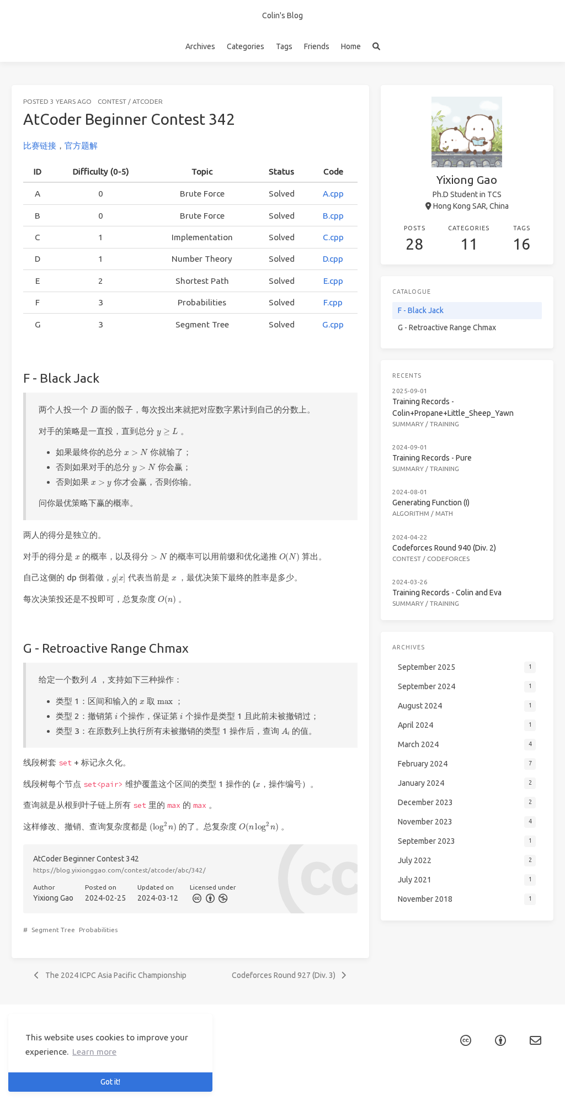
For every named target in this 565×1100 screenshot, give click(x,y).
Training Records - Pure (432, 457)
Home (351, 46)
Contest (112, 101)
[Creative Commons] (196, 897)
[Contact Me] (535, 1041)
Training (444, 423)
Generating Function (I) (431, 502)
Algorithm (410, 513)
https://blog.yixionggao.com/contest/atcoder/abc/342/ (119, 870)
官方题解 (81, 145)
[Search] (376, 46)
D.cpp (333, 258)
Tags (284, 46)
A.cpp (333, 193)
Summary (408, 423)
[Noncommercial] (222, 897)
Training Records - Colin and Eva (447, 592)
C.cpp (333, 237)
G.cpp (333, 324)
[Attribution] (209, 897)
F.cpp (333, 302)
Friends (316, 46)
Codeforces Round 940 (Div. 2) (444, 547)
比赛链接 (39, 145)
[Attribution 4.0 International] (500, 1041)
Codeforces (448, 558)
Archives (200, 46)
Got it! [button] (110, 1081)
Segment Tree (53, 929)
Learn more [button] (94, 1051)
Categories (245, 46)
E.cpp (333, 280)
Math (444, 513)
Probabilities (98, 929)
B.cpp (333, 215)
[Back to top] (398, 1078)
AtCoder (147, 101)
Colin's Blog (282, 15)
